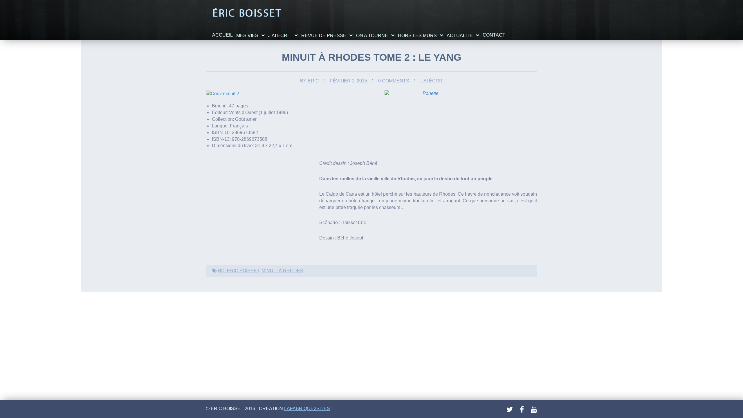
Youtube (534, 409)
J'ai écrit (431, 80)
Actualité (460, 35)
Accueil (222, 35)
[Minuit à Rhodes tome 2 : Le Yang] (222, 93)
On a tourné (372, 35)
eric (313, 80)
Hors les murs (417, 35)
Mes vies (247, 35)
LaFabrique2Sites (307, 408)
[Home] (246, 13)
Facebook (523, 409)
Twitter (509, 409)
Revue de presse (323, 35)
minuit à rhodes (282, 270)
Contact (494, 35)
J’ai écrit (279, 35)
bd (221, 270)
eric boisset (243, 270)
